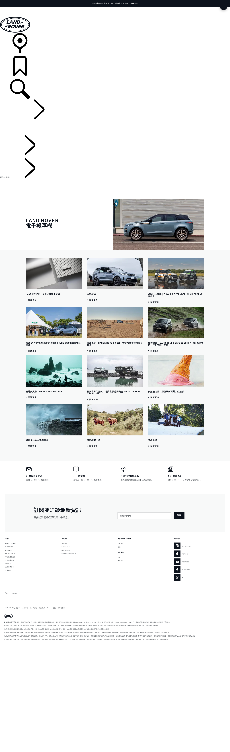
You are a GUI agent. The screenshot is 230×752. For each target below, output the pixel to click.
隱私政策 (42, 608)
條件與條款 (33, 608)
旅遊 (119, 547)
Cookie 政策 (51, 608)
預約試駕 (8, 563)
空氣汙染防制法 (88, 639)
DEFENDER (9, 550)
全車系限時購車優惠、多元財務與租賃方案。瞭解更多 (115, 3)
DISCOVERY (9, 547)
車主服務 (64, 543)
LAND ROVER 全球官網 (12, 608)
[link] (115, 44)
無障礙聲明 (61, 608)
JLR (119, 557)
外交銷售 (8, 570)
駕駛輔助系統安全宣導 (68, 553)
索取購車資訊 (9, 567)
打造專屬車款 (9, 560)
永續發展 (121, 560)
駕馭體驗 (121, 543)
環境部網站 (161, 639)
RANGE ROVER (10, 543)
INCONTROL (66, 547)
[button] (115, 8)
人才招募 (25, 608)
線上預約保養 (65, 550)
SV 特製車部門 (10, 553)
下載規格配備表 (10, 557)
